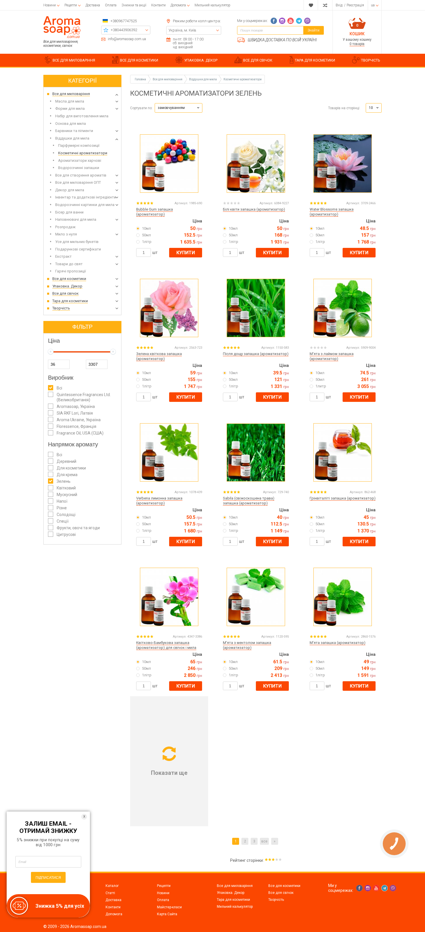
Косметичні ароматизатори (242, 79)
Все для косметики (284, 886)
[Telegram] (299, 21)
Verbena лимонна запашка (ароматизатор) (159, 500)
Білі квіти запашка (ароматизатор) (254, 209)
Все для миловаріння (235, 886)
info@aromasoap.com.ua (127, 39)
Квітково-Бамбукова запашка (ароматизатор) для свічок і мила (166, 645)
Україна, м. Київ (182, 30)
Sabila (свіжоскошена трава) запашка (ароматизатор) (248, 500)
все (264, 841)
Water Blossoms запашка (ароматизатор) (332, 211)
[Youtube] (290, 21)
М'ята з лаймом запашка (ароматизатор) (332, 356)
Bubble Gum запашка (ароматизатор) (154, 211)
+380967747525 (123, 21)
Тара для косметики (233, 900)
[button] (178, 108)
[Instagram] (282, 21)
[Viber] (307, 21)
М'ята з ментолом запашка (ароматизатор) (247, 645)
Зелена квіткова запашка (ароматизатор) (159, 356)
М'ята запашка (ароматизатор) (337, 642)
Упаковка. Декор (230, 893)
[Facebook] (274, 21)
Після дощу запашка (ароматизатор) (256, 354)
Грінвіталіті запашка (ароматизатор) (343, 498)
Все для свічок (280, 893)
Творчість (276, 900)
